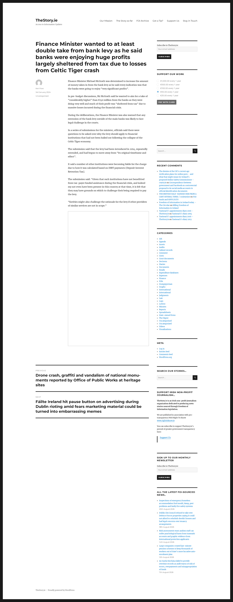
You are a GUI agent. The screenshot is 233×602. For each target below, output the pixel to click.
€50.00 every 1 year (169, 92)
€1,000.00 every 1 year (170, 81)
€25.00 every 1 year (169, 95)
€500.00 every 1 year (170, 84)
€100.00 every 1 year (169, 88)
